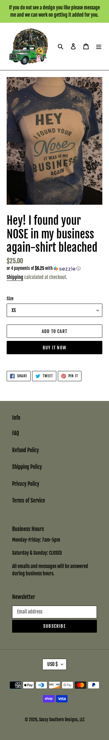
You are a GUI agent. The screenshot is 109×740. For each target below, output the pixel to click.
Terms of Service (28, 500)
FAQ (15, 433)
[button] (44, 268)
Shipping (15, 277)
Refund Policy (25, 450)
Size (10, 298)
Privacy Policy (25, 484)
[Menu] (98, 46)
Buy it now (54, 348)
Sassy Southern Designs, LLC (61, 719)
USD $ (52, 664)
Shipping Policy (27, 467)
